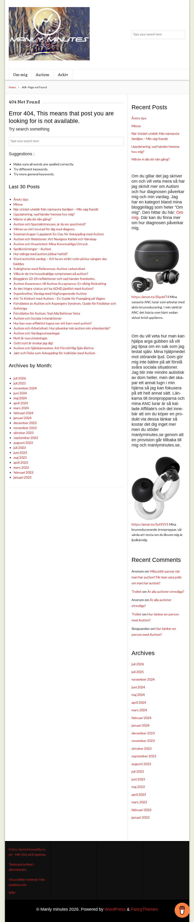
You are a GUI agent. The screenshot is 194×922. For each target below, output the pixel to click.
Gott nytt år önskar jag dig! (33, 343)
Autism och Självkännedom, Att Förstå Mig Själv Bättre (53, 348)
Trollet (136, 591)
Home (12, 87)
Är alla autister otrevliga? (165, 591)
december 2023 (25, 423)
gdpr (12, 892)
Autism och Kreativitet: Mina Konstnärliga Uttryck (50, 244)
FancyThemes (144, 909)
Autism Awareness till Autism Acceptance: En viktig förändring (59, 284)
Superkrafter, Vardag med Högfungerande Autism (50, 293)
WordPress (115, 909)
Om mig (20, 74)
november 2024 (25, 388)
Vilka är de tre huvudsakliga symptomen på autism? (50, 274)
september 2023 (25, 438)
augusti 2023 (23, 443)
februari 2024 (23, 413)
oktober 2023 (23, 433)
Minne (18, 204)
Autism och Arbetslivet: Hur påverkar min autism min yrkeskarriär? (61, 328)
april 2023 (20, 462)
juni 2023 (20, 452)
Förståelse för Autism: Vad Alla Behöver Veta (46, 313)
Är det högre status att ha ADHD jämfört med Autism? (53, 288)
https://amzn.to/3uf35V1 (150, 524)
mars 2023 (21, 467)
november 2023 (25, 428)
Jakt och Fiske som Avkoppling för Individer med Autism (54, 353)
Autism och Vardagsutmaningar (36, 333)
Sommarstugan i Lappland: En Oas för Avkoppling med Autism (58, 234)
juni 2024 (20, 393)
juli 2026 (19, 378)
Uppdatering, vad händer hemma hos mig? (44, 214)
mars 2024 (21, 408)
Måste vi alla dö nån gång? (32, 219)
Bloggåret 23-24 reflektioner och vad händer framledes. (54, 279)
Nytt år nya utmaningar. (30, 338)
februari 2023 (23, 472)
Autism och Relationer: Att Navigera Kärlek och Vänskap (55, 239)
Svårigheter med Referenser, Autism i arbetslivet (49, 269)
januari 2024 (22, 418)
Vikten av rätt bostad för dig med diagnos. (44, 229)
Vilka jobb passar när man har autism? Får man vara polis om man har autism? (157, 577)
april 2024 (20, 403)
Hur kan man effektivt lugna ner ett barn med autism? (52, 323)
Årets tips (20, 199)
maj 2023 (20, 457)
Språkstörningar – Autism (32, 249)
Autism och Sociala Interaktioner (37, 318)
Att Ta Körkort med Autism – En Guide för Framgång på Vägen (59, 298)
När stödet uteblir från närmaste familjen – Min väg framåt (55, 209)
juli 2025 (19, 383)
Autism (42, 74)
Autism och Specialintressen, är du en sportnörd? (49, 224)
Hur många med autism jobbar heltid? (40, 254)
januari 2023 (22, 477)
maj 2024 (20, 398)
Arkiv (63, 74)
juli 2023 (19, 448)
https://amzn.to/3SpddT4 (150, 297)
